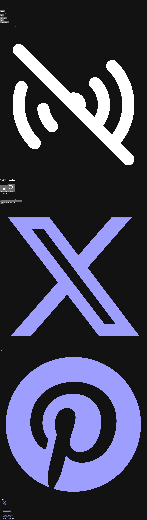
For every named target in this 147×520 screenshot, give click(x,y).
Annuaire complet (6, 509)
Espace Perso (3, 18)
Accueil (4, 501)
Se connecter (2, 13)
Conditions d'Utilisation (7, 516)
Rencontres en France (7, 510)
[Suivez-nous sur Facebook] (1, 350)
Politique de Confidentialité (8, 515)
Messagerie (2, 16)
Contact (4, 503)
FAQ (4, 502)
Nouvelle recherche (11, 191)
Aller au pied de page (14, 0)
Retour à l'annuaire (4, 191)
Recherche (6, 16)
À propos (4, 504)
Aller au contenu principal (5, 0)
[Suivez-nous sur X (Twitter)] (73, 349)
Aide (1, 15)
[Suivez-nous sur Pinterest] (73, 497)
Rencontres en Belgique (7, 511)
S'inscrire (6, 13)
